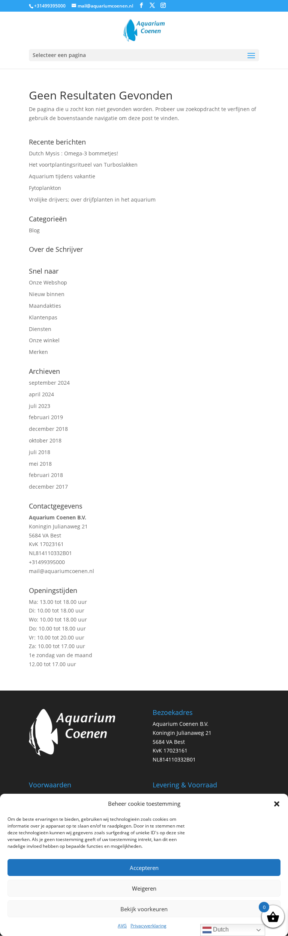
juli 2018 (39, 452)
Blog (34, 230)
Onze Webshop (48, 282)
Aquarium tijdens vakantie (62, 176)
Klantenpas (43, 317)
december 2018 (48, 428)
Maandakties (45, 305)
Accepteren (144, 867)
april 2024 (41, 394)
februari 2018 (46, 475)
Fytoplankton (45, 187)
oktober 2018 (45, 440)
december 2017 (48, 486)
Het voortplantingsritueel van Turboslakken (83, 164)
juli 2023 (39, 405)
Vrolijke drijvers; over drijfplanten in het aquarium (92, 199)
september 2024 (49, 382)
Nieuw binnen (46, 294)
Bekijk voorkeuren (144, 909)
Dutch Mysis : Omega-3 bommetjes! (73, 153)
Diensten (40, 329)
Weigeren (144, 888)
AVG (122, 925)
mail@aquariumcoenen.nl (61, 571)
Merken (38, 351)
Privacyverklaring (148, 925)
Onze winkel (44, 340)
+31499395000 (47, 562)
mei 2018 (40, 463)
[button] (276, 804)
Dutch (220, 929)
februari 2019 (46, 417)
